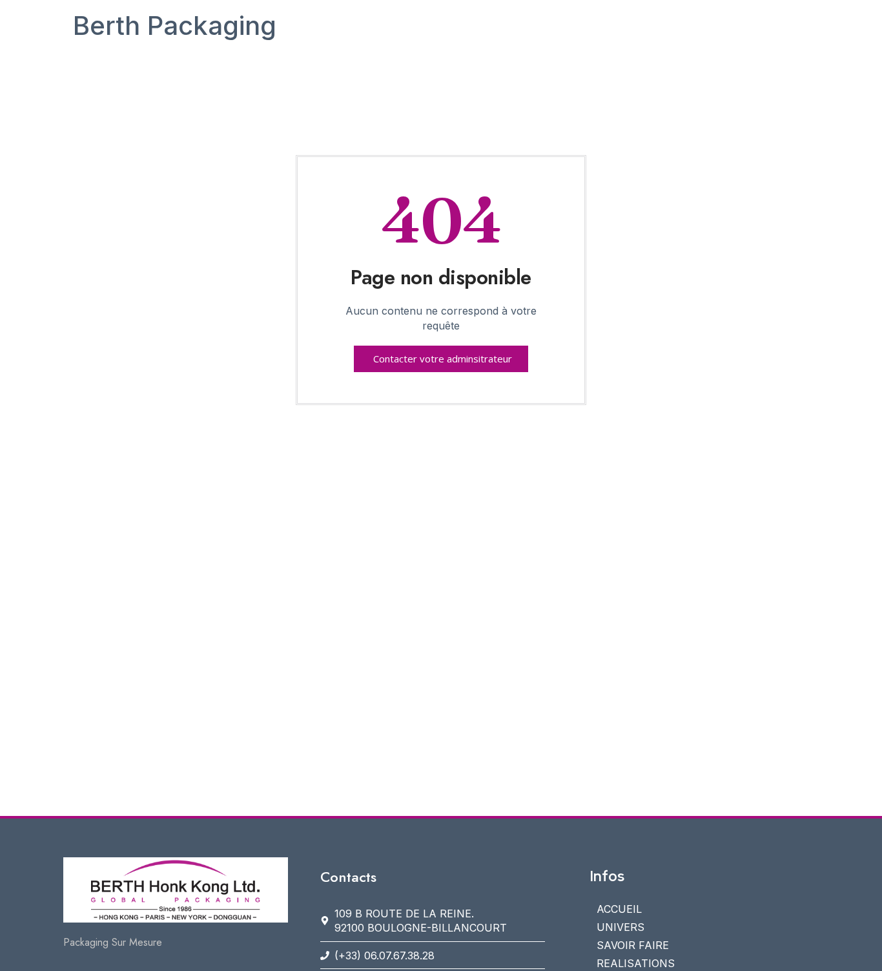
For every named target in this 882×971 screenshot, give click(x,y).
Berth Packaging (174, 25)
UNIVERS (620, 927)
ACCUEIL (619, 909)
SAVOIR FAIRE (633, 945)
